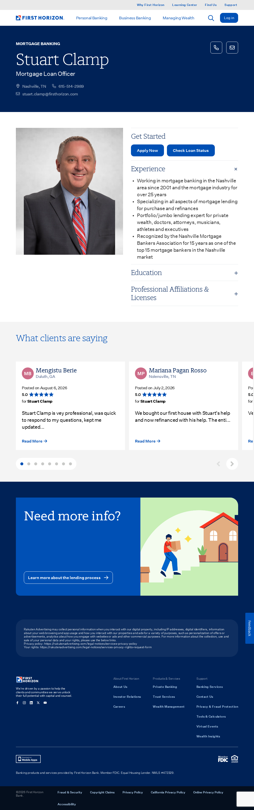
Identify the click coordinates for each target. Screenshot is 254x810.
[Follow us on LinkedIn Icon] (31, 702)
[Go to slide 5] (49, 463)
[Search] (211, 18)
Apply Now (147, 150)
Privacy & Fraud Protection (217, 706)
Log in (229, 17)
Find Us (211, 5)
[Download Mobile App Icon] (28, 759)
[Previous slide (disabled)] (218, 464)
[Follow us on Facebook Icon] (17, 702)
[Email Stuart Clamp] (232, 48)
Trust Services (164, 696)
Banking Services (209, 687)
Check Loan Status (191, 150)
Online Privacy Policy (208, 792)
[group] (127, 464)
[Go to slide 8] (70, 463)
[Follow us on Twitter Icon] (38, 702)
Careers (119, 706)
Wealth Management (169, 706)
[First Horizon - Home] (40, 17)
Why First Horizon (150, 5)
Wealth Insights (208, 736)
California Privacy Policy (168, 792)
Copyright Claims (102, 792)
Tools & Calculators (211, 716)
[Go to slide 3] (35, 463)
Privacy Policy (133, 792)
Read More (32, 441)
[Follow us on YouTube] (45, 702)
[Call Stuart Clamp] (216, 48)
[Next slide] (232, 464)
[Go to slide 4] (42, 463)
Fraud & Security (70, 792)
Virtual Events (207, 726)
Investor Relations (127, 696)
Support (230, 5)
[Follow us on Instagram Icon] (24, 702)
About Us (120, 687)
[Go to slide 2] (28, 463)
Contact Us (204, 696)
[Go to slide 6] (56, 463)
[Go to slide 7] (63, 463)
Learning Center (184, 5)
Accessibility (67, 804)
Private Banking (165, 687)
